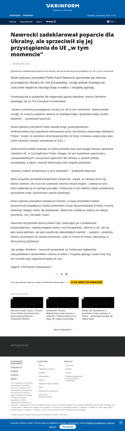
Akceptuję (67, 427)
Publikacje (16, 367)
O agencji (69, 365)
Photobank (28, 15)
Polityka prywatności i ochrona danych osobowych (74, 378)
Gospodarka (26, 21)
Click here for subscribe (86, 282)
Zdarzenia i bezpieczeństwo (45, 396)
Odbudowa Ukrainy (47, 369)
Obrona (42, 380)
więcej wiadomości (62, 330)
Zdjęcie (14, 375)
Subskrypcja (15, 15)
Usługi (68, 373)
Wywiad (14, 371)
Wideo (14, 379)
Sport (39, 21)
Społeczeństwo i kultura (48, 384)
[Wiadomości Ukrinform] (62, 5)
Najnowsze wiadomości (17, 363)
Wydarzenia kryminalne (48, 391)
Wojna (12, 21)
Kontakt (68, 369)
